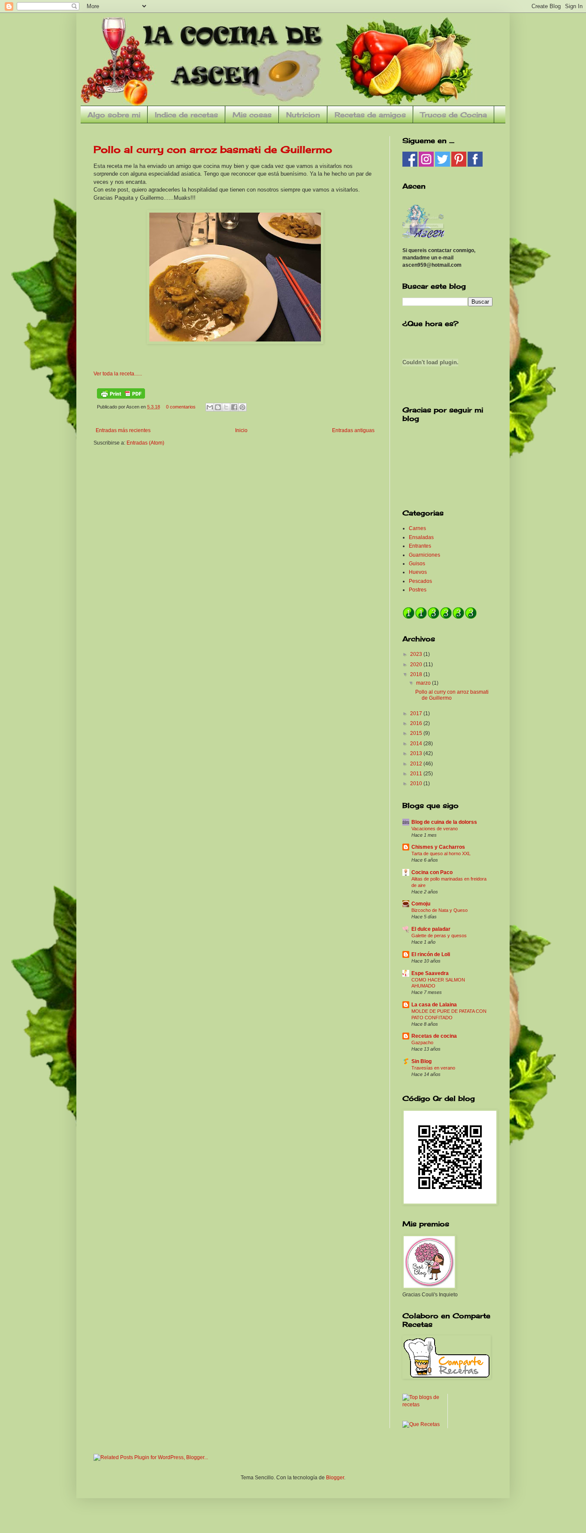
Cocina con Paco (432, 872)
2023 (416, 654)
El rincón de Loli (430, 954)
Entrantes (420, 546)
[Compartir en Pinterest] (242, 407)
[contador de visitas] (439, 618)
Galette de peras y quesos (439, 935)
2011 (416, 774)
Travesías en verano (433, 1067)
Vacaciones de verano (434, 828)
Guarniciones (424, 555)
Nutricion (303, 114)
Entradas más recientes (123, 430)
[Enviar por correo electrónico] (209, 407)
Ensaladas (421, 537)
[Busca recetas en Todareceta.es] (421, 1405)
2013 (416, 753)
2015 (416, 733)
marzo (424, 683)
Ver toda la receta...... (118, 374)
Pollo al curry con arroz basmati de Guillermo (213, 149)
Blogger (335, 1478)
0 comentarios (181, 406)
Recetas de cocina (434, 1036)
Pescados (420, 581)
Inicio (241, 430)
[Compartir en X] (226, 407)
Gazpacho (422, 1042)
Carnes (417, 528)
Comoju (420, 904)
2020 (416, 664)
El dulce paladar (430, 929)
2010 (416, 783)
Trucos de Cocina (453, 114)
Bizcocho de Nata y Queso (439, 910)
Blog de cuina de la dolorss (444, 822)
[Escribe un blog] (218, 407)
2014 (416, 744)
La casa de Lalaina (434, 1005)
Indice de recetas (186, 114)
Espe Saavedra (430, 973)
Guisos (417, 564)
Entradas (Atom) (145, 443)
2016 (416, 723)
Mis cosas (252, 114)
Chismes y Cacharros (438, 847)
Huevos (418, 572)
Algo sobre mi (114, 114)
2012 (416, 764)
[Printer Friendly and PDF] (121, 396)
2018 (416, 674)
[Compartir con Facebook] (234, 407)
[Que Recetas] (421, 1424)
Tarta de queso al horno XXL (441, 853)
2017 (416, 713)
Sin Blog (421, 1061)
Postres (417, 590)
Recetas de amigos (370, 114)
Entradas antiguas (353, 430)
